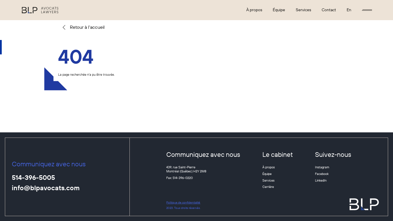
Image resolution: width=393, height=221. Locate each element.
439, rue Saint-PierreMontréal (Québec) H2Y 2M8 (186, 169)
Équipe (279, 9)
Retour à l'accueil (87, 27)
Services (303, 9)
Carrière (268, 187)
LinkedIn (321, 180)
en (349, 9)
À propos (254, 9)
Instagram (322, 167)
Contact (329, 9)
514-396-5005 (33, 178)
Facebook (322, 174)
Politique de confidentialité (183, 202)
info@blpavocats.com (46, 188)
